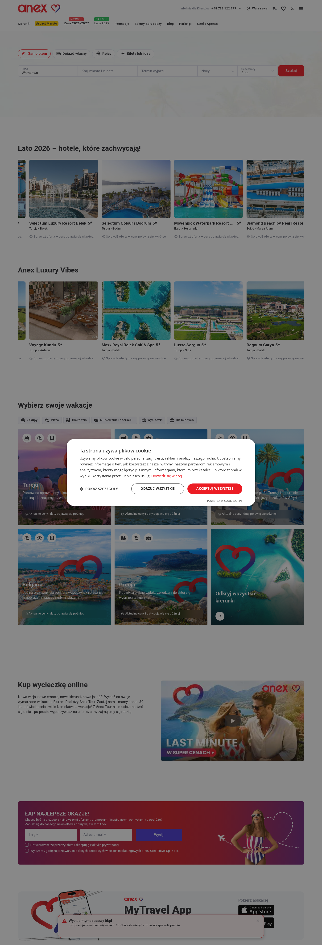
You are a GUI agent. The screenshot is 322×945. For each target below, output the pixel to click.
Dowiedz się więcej (166, 475)
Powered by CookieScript (224, 501)
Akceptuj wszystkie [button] (214, 488)
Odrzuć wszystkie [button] (157, 488)
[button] (99, 489)
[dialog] (161, 472)
